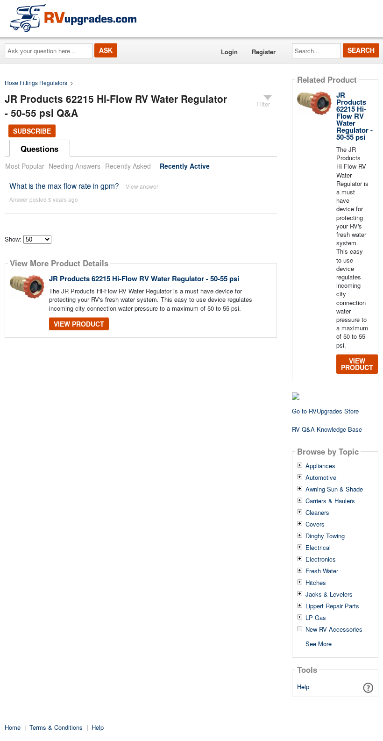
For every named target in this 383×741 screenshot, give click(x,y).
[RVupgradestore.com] (73, 17)
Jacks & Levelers (329, 594)
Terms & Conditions (56, 727)
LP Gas (315, 617)
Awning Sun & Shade (334, 489)
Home (13, 727)
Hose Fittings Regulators (36, 82)
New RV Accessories (333, 629)
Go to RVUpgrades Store (325, 410)
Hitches (315, 582)
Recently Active (185, 166)
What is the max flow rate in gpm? (64, 185)
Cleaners (317, 512)
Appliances (320, 466)
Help (303, 686)
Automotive (320, 477)
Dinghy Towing (325, 536)
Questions (39, 148)
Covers (315, 524)
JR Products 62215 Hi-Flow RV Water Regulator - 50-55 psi (144, 278)
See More (318, 643)
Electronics (320, 559)
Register (264, 51)
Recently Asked (128, 166)
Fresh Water (321, 571)
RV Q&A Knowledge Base (327, 429)
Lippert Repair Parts (332, 606)
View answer (142, 186)
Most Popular (24, 166)
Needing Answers (74, 166)
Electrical (318, 547)
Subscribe (32, 130)
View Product (79, 323)
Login (229, 51)
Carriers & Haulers (330, 501)
